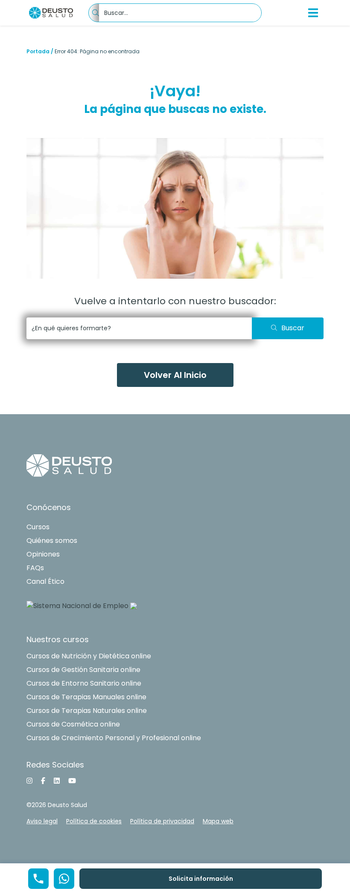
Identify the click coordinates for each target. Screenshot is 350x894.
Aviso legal (42, 821)
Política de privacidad (162, 821)
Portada (38, 51)
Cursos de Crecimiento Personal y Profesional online (113, 738)
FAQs (35, 568)
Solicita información (201, 878)
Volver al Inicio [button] (175, 375)
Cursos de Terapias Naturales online (86, 710)
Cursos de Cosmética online (73, 724)
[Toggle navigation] (313, 13)
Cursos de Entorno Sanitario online (83, 683)
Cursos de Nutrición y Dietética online (88, 656)
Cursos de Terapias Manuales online (86, 697)
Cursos (38, 527)
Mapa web (218, 821)
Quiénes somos (51, 540)
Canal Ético (45, 581)
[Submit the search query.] (288, 328)
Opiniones (43, 554)
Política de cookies (94, 821)
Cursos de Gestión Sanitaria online (83, 670)
